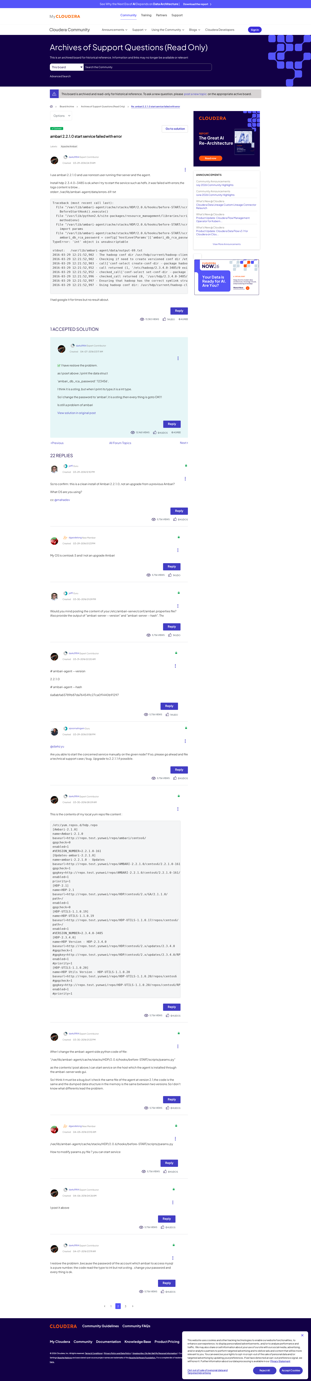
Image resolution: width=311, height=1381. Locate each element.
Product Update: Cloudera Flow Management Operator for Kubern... (223, 219)
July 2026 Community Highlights (214, 184)
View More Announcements (227, 244)
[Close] (302, 1335)
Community (128, 15)
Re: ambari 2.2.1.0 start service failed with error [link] (155, 106)
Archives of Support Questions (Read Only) (103, 106)
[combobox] (148, 67)
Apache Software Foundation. (142, 1358)
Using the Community (166, 29)
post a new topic (195, 94)
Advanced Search (60, 76)
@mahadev (62, 500)
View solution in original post (76, 413)
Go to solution (175, 128)
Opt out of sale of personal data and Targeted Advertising (208, 1372)
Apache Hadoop (64, 1358)
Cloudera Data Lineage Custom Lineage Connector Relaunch (226, 206)
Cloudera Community (69, 29)
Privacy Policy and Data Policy (117, 1353)
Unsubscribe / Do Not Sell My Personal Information (154, 1353)
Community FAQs (136, 1326)
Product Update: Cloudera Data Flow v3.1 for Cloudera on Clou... (222, 232)
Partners (161, 15)
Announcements (113, 29)
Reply (179, 310)
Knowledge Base (138, 1341)
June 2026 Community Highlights (215, 194)
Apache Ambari (69, 146)
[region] (245, 1355)
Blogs (193, 29)
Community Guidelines (100, 1326)
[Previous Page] (105, 1306)
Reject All (265, 1370)
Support (177, 15)
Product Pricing (167, 1341)
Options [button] (59, 116)
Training (146, 15)
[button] (184, 169)
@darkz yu (57, 746)
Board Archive (67, 106)
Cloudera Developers (219, 29)
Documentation (108, 1341)
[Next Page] (132, 1306)
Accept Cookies (291, 1370)
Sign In (255, 29)
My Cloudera (60, 1341)
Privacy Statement (280, 1361)
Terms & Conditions (93, 1353)
